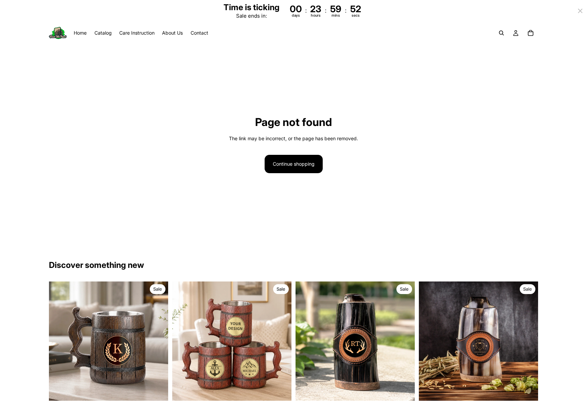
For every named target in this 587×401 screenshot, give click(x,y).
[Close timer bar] (580, 11)
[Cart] (530, 33)
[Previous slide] (59, 341)
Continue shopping (294, 164)
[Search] (501, 33)
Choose (163, 390)
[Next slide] (158, 341)
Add (533, 390)
